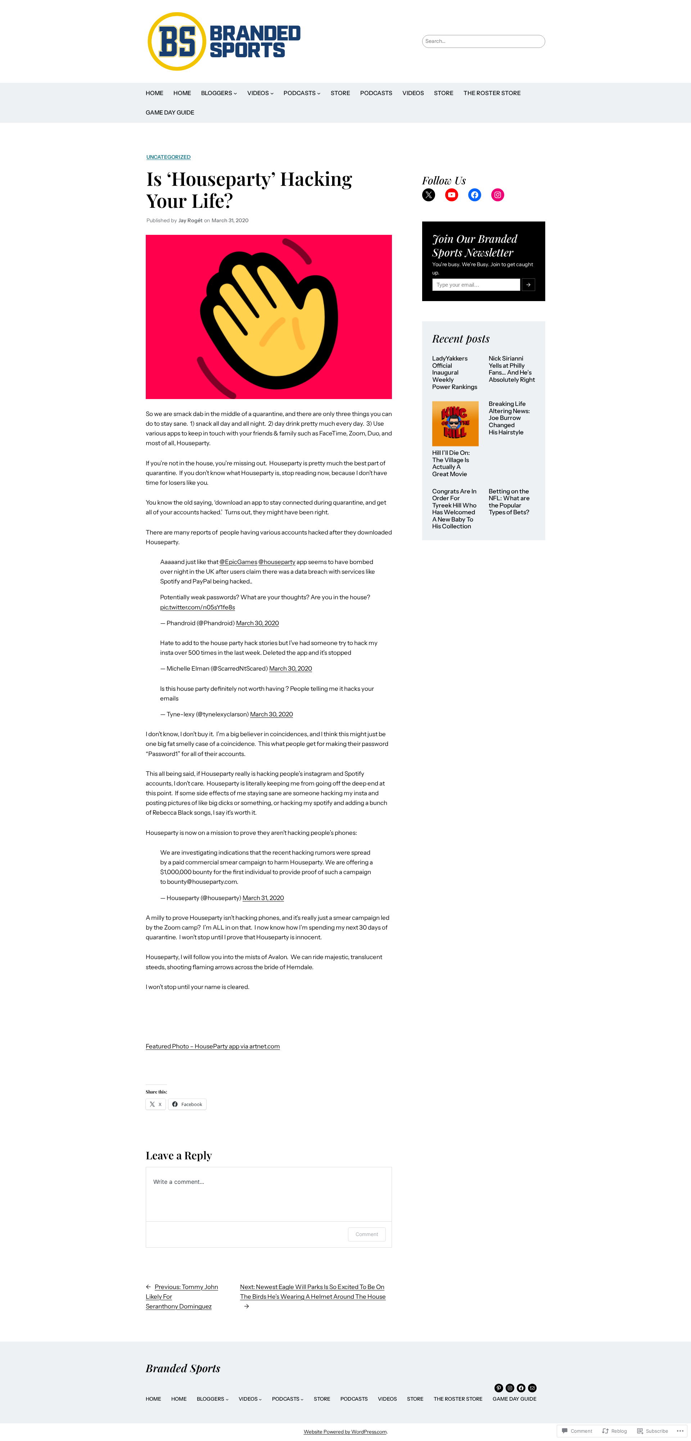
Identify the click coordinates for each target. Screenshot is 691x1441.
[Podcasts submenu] (319, 93)
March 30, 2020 (257, 623)
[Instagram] (497, 194)
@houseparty (276, 561)
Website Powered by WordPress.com (345, 1432)
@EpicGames (238, 561)
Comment (367, 1234)
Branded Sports (183, 1368)
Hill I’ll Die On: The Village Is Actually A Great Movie (451, 463)
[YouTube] (451, 194)
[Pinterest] (498, 1388)
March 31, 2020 (263, 897)
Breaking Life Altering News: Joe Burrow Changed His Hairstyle (509, 417)
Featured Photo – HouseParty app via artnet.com (213, 1046)
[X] (428, 194)
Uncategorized (168, 157)
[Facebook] (474, 194)
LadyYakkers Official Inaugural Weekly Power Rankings (454, 372)
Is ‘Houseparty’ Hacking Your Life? (249, 189)
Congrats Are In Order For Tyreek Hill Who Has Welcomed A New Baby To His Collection (454, 509)
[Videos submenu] (272, 93)
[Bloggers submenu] (235, 93)
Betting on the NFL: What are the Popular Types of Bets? (509, 502)
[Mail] (532, 1388)
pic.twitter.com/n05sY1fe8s (197, 607)
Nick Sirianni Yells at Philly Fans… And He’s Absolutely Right (512, 369)
